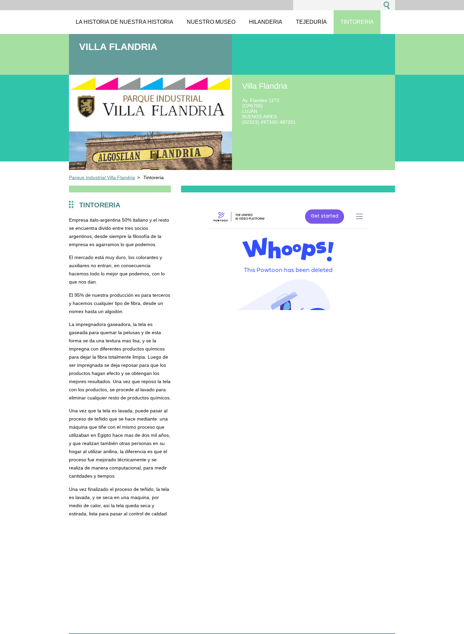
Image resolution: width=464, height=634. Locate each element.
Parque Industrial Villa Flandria (102, 177)
